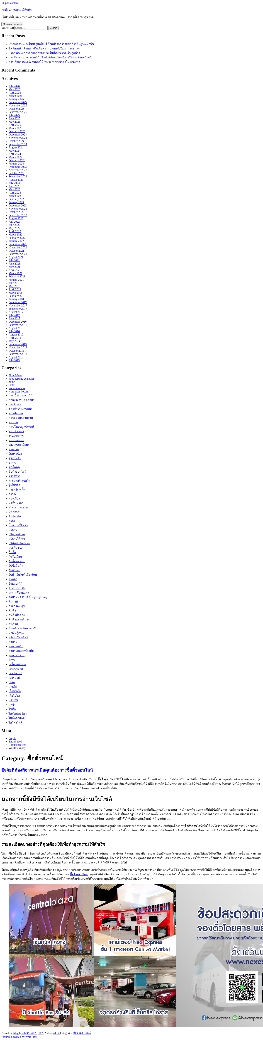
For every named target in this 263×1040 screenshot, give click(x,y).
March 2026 (15, 95)
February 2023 (17, 199)
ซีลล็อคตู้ (14, 467)
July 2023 (14, 182)
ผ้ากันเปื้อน (15, 556)
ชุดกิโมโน (15, 458)
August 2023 (16, 179)
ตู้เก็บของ (14, 485)
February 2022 (17, 237)
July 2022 (14, 221)
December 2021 (18, 244)
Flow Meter (15, 375)
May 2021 (14, 266)
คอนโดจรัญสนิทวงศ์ (21, 426)
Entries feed (15, 741)
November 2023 (18, 170)
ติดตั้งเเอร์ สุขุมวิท (20, 480)
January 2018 (16, 299)
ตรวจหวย (14, 476)
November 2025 (18, 105)
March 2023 (15, 195)
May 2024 (14, 150)
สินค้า (12, 610)
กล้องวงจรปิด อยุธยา (21, 399)
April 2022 (15, 231)
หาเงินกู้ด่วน (16, 632)
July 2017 (14, 315)
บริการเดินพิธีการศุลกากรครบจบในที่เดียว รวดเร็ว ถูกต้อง (44, 52)
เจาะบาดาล (16, 668)
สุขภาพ (13, 623)
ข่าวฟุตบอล (16, 413)
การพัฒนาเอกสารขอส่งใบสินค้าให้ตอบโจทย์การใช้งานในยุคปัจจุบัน (51, 57)
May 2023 (14, 189)
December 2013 (18, 344)
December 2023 (18, 166)
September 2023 (18, 176)
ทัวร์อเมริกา (16, 502)
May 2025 (14, 121)
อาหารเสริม (16, 646)
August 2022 (16, 218)
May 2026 (14, 89)
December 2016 (18, 321)
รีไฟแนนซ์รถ (17, 588)
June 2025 (14, 118)
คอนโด (13, 422)
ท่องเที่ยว (14, 498)
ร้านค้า (13, 579)
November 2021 (18, 247)
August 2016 (16, 328)
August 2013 (16, 357)
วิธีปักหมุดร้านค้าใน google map (28, 597)
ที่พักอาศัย (15, 511)
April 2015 (15, 337)
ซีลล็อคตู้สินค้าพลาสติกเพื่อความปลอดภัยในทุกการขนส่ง (44, 48)
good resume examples (21, 378)
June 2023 (14, 186)
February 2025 (17, 131)
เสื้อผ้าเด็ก (15, 691)
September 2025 (18, 111)
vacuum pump (17, 388)
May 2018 (14, 286)
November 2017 (18, 305)
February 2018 (17, 295)
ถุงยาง (12, 494)
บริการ (13, 529)
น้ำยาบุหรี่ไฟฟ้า (18, 525)
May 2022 (14, 228)
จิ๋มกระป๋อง (15, 453)
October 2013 (16, 350)
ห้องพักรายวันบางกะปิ (22, 628)
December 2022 (18, 205)
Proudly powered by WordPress (19, 1036)
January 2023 (16, 202)
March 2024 (15, 157)
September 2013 (18, 353)
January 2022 (16, 240)
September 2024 (18, 144)
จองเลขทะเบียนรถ (20, 444)
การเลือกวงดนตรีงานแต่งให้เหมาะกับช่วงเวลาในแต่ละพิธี (44, 61)
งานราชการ (16, 435)
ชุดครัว (13, 462)
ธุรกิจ (12, 520)
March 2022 (15, 234)
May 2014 (14, 340)
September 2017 (18, 308)
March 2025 (15, 128)
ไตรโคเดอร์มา (18, 713)
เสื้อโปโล (14, 695)
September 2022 (18, 215)
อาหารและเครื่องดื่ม (21, 650)
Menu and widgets (12, 24)
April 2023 (15, 192)
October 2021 (16, 250)
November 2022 (18, 208)
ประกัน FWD (17, 547)
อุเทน (12, 659)
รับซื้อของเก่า (17, 561)
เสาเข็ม (13, 686)
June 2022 (14, 224)
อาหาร (13, 641)
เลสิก (12, 682)
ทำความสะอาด (18, 507)
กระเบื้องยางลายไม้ (21, 395)
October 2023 (16, 173)
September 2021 (18, 253)
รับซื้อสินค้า (16, 565)
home (12, 381)
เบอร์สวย (14, 677)
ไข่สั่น (12, 709)
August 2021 (16, 257)
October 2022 (16, 211)
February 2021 (17, 276)
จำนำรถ (14, 449)
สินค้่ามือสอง (17, 615)
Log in (12, 738)
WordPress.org (17, 747)
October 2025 (16, 108)
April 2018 (15, 289)
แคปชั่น (13, 700)
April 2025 (15, 124)
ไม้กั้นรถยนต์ (17, 718)
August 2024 (16, 147)
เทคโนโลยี (15, 673)
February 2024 (17, 160)
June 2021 (14, 263)
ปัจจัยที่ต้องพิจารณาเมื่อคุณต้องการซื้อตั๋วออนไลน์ (47, 770)
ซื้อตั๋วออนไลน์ (17, 471)
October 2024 (16, 140)
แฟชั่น (12, 704)
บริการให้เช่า (17, 538)
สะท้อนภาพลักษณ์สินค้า (16, 9)
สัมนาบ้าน (15, 601)
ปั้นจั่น (12, 552)
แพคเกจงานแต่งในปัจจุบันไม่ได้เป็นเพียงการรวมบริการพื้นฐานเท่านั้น (51, 44)
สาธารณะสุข (17, 606)
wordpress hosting (19, 391)
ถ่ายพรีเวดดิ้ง (17, 489)
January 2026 (16, 99)
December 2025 (18, 102)
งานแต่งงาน (16, 440)
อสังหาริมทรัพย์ (18, 637)
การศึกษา (15, 404)
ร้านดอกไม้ (16, 583)
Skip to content (9, 2)
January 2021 (16, 279)
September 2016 (18, 324)
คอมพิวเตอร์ (16, 431)
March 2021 (15, 273)
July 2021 (14, 260)
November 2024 (18, 137)
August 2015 (16, 334)
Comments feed (17, 744)
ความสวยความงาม (21, 417)
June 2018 (14, 282)
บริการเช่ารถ (17, 534)
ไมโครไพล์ (15, 722)
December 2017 (18, 302)
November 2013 (18, 347)
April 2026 (15, 92)
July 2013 (14, 360)
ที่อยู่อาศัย (15, 516)
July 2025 (14, 115)
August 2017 (16, 311)
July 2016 (14, 331)
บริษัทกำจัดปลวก (19, 543)
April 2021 (15, 270)
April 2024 (15, 153)
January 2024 (16, 163)
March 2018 (15, 292)
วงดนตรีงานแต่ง (19, 592)
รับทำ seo (14, 570)
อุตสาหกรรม (17, 655)
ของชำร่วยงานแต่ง (20, 408)
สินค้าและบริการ (19, 619)
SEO (11, 385)
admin (56, 1033)
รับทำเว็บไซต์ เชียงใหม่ (23, 574)
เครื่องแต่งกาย (17, 664)
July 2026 (14, 86)
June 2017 (14, 318)
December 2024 (18, 134)
